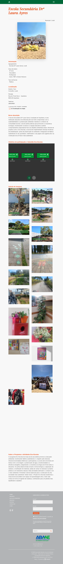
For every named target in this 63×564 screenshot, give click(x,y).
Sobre (11, 494)
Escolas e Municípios (15, 498)
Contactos (12, 504)
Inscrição (12, 496)
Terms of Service (47, 522)
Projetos (12, 500)
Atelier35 (48, 559)
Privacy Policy (39, 522)
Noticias (12, 502)
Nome (34, 506)
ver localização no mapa (18, 108)
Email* (34, 499)
